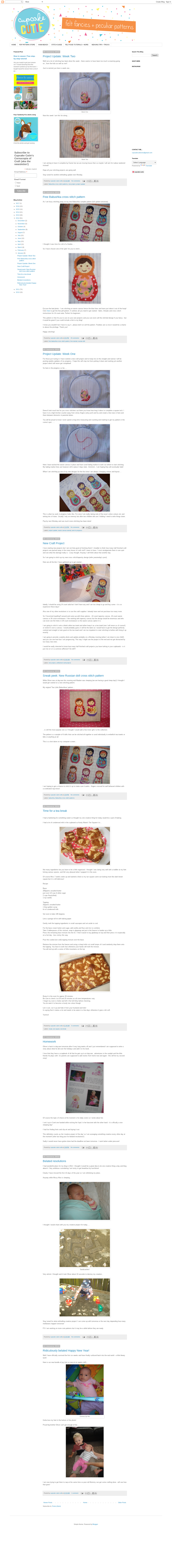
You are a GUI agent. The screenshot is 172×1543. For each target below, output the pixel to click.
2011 (18, 289)
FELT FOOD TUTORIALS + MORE (76, 45)
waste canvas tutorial (64, 530)
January (21, 253)
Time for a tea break (55, 810)
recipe (50, 1029)
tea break (63, 1029)
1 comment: (75, 1493)
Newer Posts (47, 1502)
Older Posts (122, 1502)
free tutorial (73, 341)
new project (72, 184)
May (19, 241)
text (18, 186)
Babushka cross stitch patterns (58, 184)
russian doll (81, 341)
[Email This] (88, 181)
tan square (56, 1029)
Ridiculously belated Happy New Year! (66, 1350)
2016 (18, 206)
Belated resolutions (54, 1161)
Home (85, 1502)
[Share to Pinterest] (97, 181)
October (20, 227)
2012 (18, 218)
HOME (13, 45)
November (21, 224)
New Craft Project (53, 543)
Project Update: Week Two (59, 56)
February (21, 250)
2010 (18, 292)
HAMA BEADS (43, 45)
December (21, 221)
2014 (18, 212)
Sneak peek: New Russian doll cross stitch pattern (73, 675)
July (19, 235)
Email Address (20, 172)
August (20, 232)
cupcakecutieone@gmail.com (142, 153)
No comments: (76, 181)
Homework (49, 1041)
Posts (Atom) (56, 1506)
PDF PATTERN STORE (27, 45)
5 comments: (75, 1025)
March (20, 247)
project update (80, 184)
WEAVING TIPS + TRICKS (100, 45)
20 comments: (75, 338)
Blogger (95, 1524)
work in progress (77, 530)
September (22, 229)
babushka (52, 798)
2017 (18, 203)
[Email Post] (83, 181)
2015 (18, 209)
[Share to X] (92, 181)
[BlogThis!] (90, 181)
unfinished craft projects (63, 663)
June (19, 238)
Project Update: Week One (59, 353)
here (48, 311)
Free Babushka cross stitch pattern (64, 196)
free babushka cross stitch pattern (59, 341)
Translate (149, 166)
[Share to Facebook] (95, 181)
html (18, 183)
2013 (18, 215)
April (19, 244)
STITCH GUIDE (56, 45)
